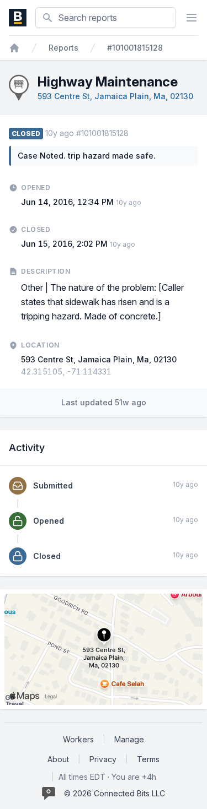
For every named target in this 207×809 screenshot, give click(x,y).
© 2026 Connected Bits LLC (114, 793)
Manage (129, 739)
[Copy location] (117, 371)
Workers (78, 739)
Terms (148, 759)
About (58, 759)
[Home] (14, 47)
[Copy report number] (134, 133)
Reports (63, 47)
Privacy (102, 759)
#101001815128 (135, 47)
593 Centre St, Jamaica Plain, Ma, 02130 (115, 96)
